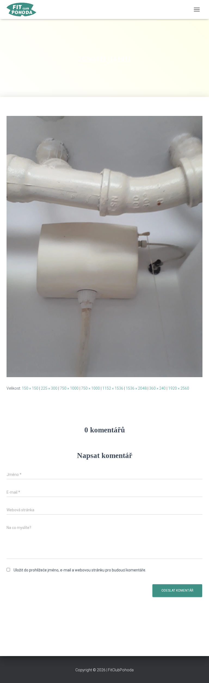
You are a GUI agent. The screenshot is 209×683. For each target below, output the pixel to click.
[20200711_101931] (104, 246)
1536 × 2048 (136, 388)
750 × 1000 (69, 388)
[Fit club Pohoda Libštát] (23, 9)
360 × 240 (157, 388)
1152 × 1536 (112, 388)
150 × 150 (30, 388)
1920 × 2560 (178, 388)
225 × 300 (49, 388)
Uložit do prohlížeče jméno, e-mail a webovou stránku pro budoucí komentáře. (80, 570)
